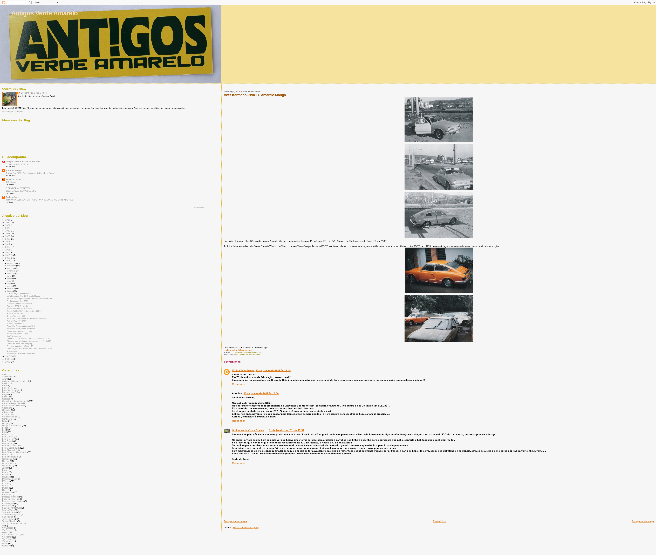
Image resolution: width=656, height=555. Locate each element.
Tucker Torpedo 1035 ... (17, 316)
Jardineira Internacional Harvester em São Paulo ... (28, 319)
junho (9, 278)
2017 (8, 244)
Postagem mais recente (235, 521)
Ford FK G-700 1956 (11, 445)
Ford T (5, 454)
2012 (8, 258)
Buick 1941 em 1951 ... (16, 314)
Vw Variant (7, 541)
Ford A (5, 434)
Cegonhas (7, 408)
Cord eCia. (7, 419)
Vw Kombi (7, 537)
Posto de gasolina (10, 499)
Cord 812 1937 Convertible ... (19, 306)
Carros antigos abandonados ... (20, 294)
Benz (4, 385)
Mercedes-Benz (9, 479)
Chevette (6, 410)
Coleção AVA (8, 414)
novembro (11, 266)
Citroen (5, 412)
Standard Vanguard (11, 514)
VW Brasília (7, 528)
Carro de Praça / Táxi (12, 403)
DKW (4, 421)
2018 (8, 241)
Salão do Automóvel (11, 508)
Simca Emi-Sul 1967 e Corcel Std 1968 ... (24, 311)
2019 (8, 239)
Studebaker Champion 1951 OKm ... (22, 354)
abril (9, 283)
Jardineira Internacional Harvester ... (22, 329)
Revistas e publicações (13, 501)
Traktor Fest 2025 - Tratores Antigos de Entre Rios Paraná (30, 173)
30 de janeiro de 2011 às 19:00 (261, 393)
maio (9, 281)
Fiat (4, 430)
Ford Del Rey (8, 439)
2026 (8, 220)
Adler (4, 374)
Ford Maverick (8, 450)
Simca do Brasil (9, 512)
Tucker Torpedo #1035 (12, 523)
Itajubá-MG (7, 465)
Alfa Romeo (7, 377)
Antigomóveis (12, 197)
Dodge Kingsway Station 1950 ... (20, 331)
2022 (8, 231)
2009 (8, 359)
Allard (5, 379)
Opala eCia (7, 492)
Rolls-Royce (8, 503)
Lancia (5, 472)
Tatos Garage (239, 354)
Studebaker (7, 517)
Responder (238, 384)
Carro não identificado (12, 405)
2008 (8, 362)
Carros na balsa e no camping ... (20, 344)
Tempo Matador (9, 521)
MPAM (5, 486)
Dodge (5, 423)
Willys (5, 543)
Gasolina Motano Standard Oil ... (20, 303)
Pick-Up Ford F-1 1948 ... (17, 321)
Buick (4, 397)
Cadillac (6, 399)
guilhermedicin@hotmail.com (238, 350)
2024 (8, 225)
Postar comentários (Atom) (246, 527)
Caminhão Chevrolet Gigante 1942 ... (22, 326)
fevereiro (11, 288)
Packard (6, 494)
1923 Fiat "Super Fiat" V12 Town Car (21, 191)
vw (3, 526)
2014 (8, 252)
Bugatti (5, 394)
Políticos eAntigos (10, 497)
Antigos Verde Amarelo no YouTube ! (23, 161)
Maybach (6, 477)
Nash (4, 490)
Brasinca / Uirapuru (11, 390)
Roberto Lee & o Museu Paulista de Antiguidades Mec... (30, 339)
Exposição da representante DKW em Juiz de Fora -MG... (31, 299)
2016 (8, 247)
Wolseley (6, 546)
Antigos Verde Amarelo (44, 13)
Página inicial (439, 521)
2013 (8, 255)
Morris (5, 483)
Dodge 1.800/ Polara (12, 425)
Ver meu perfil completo (13, 111)
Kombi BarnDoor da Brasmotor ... (20, 309)
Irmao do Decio (13, 179)
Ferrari (5, 428)
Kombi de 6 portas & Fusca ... (19, 334)
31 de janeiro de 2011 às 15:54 (286, 430)
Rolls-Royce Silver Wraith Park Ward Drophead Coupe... (30, 349)
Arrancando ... (13, 351)
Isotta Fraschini (9, 463)
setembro (11, 271)
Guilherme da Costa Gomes (248, 430)
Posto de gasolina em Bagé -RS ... (21, 346)
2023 (8, 228)
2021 (8, 233)
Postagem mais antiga (643, 521)
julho (9, 276)
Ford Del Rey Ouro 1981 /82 (17, 164)
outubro (10, 268)
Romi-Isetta (7, 506)
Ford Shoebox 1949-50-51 (14, 452)
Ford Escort (7, 441)
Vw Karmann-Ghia (253, 354)
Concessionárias (10, 417)
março (10, 286)
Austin (5, 383)
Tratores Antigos (14, 170)
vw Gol (5, 532)
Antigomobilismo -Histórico (14, 381)
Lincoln (5, 474)
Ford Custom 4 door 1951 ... (18, 301)
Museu (5, 488)
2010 (8, 356)
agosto (10, 273)
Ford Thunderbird (10, 457)
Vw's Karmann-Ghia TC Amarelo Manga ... (24, 296)
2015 (8, 250)
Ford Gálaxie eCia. (11, 448)
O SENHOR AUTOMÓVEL (18, 188)
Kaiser (5, 470)
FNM (4, 432)
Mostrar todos (199, 207)
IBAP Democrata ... (15, 336)
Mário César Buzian (243, 370)
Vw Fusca (6, 530)
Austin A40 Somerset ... (16, 324)
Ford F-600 (7, 443)
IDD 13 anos (11, 182)
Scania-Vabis (8, 510)
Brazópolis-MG (9, 392)
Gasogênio (7, 459)
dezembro (11, 263)
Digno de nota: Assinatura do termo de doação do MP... (29, 341)
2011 (8, 261)
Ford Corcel (7, 437)
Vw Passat (7, 539)
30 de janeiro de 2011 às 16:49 (273, 370)
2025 (8, 222)
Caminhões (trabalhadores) (15, 401)
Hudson (6, 461)
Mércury (6, 481)
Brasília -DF (7, 388)
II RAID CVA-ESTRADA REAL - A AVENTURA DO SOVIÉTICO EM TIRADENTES (39, 200)
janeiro (10, 291)
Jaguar (5, 468)
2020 (8, 236)
